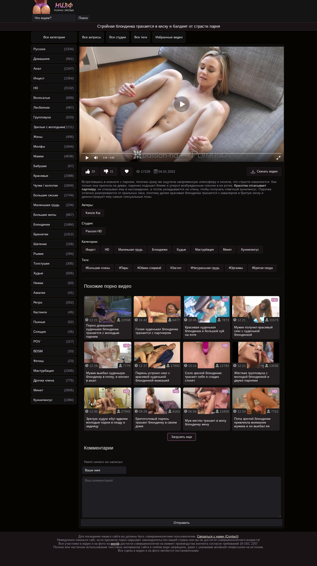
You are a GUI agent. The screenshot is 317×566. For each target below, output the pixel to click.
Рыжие (38, 254)
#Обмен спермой (149, 268)
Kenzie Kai (93, 213)
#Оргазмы (236, 268)
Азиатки (39, 292)
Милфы (39, 146)
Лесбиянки (41, 107)
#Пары (123, 268)
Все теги (140, 37)
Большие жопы (44, 215)
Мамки (38, 156)
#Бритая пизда (262, 268)
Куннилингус (42, 400)
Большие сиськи (45, 195)
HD (35, 88)
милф (115, 543)
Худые (38, 273)
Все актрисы (91, 37)
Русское (39, 49)
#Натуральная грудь (205, 268)
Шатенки (40, 244)
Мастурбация (43, 370)
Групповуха (42, 117)
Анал (37, 68)
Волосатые (41, 98)
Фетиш (38, 361)
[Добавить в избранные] (127, 171)
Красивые (40, 176)
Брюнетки (40, 234)
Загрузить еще (181, 437)
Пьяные (39, 322)
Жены (37, 137)
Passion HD (94, 231)
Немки (38, 283)
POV (36, 341)
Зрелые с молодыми (49, 127)
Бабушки (40, 166)
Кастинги (40, 312)
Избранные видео (169, 37)
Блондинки (41, 224)
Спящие (39, 331)
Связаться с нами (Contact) (218, 536)
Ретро (37, 302)
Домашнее (41, 59)
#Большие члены (98, 268)
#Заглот (175, 268)
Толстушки (41, 263)
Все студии (117, 37)
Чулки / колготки (45, 185)
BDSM (38, 351)
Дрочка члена (43, 380)
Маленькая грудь (46, 205)
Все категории (54, 37)
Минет (38, 390)
